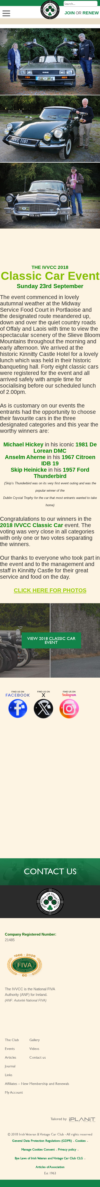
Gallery (34, 1039)
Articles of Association (50, 1167)
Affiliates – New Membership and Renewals (37, 1083)
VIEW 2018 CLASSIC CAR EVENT (51, 640)
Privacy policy (67, 1149)
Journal (10, 1066)
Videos (34, 1048)
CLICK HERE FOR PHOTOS (50, 590)
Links (8, 1074)
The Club (12, 1039)
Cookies (80, 1140)
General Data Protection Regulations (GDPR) (42, 1140)
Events (10, 1048)
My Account (14, 1092)
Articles (10, 1057)
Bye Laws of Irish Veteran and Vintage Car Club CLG (49, 1158)
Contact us (37, 1057)
